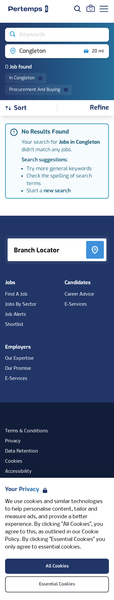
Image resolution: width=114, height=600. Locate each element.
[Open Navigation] (103, 8)
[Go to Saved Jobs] (90, 8)
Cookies (13, 461)
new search (57, 190)
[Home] (28, 9)
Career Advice (79, 294)
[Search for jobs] (77, 8)
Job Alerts (15, 314)
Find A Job (16, 294)
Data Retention (21, 451)
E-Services (76, 304)
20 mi (98, 51)
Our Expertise (19, 358)
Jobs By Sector (20, 304)
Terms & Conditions (26, 431)
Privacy (13, 441)
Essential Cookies (57, 584)
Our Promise (18, 368)
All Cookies (57, 566)
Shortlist (14, 324)
